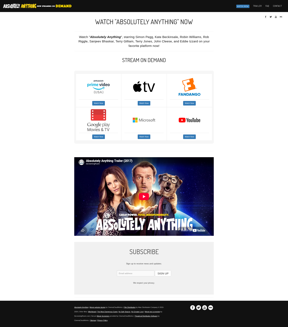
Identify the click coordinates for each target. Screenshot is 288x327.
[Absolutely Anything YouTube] (276, 17)
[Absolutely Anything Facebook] (266, 17)
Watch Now (243, 6)
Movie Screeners (103, 316)
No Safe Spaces (124, 312)
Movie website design (97, 307)
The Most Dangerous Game (107, 312)
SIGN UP (163, 273)
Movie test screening (152, 312)
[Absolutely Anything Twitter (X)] (271, 17)
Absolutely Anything (81, 307)
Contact (277, 6)
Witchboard (92, 312)
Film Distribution (129, 307)
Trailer (257, 6)
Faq (267, 6)
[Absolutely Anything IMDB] (281, 17)
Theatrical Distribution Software (146, 316)
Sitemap (93, 320)
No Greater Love (137, 312)
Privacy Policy (102, 320)
